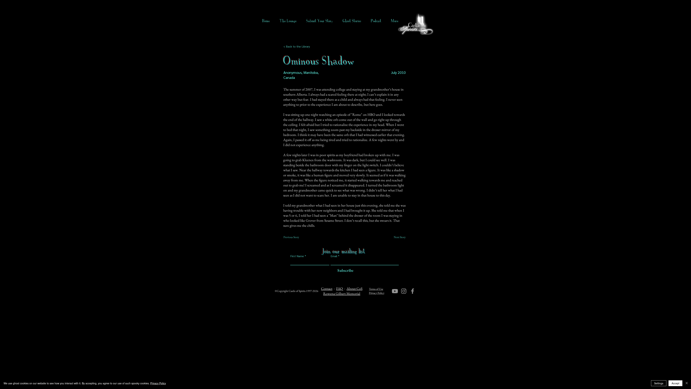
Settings (658, 383)
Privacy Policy (376, 293)
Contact (326, 288)
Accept (675, 383)
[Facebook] (412, 291)
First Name (297, 256)
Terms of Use (376, 289)
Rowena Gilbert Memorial (341, 293)
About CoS (354, 288)
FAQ (339, 288)
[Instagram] (403, 291)
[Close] (687, 383)
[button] (352, 20)
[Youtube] (394, 291)
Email (334, 256)
